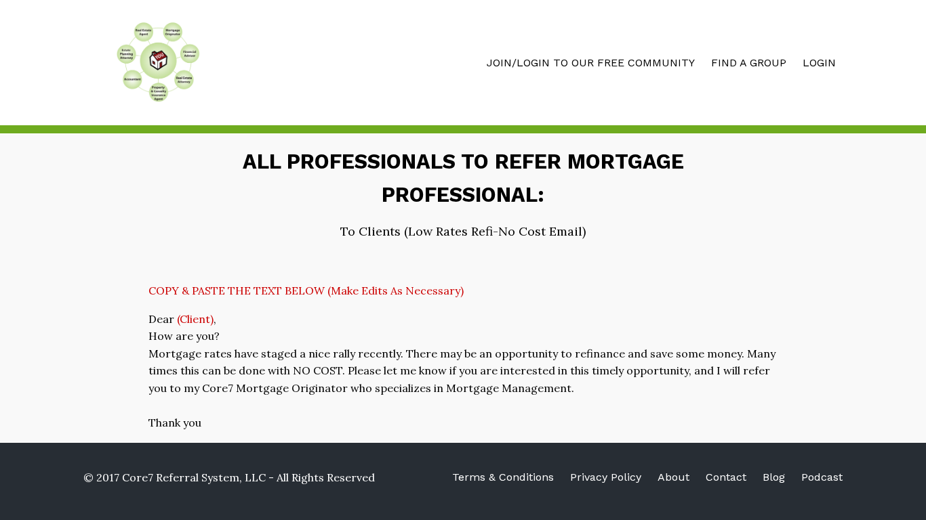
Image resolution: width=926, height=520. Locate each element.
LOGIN (819, 62)
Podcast (822, 477)
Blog (774, 477)
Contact (726, 477)
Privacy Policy (605, 477)
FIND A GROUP (748, 62)
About (673, 477)
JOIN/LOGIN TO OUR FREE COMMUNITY (591, 62)
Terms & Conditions (503, 477)
